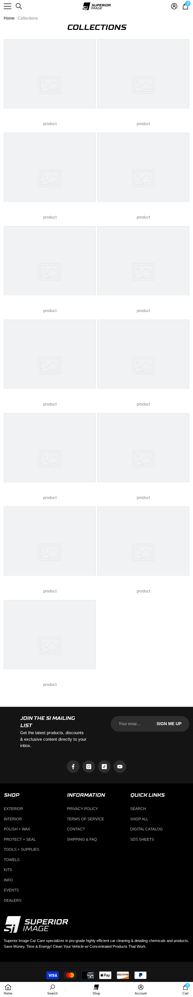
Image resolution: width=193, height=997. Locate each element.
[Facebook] (73, 766)
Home (9, 18)
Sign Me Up (169, 723)
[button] (19, 6)
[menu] (7, 6)
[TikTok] (104, 766)
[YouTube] (120, 766)
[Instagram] (88, 766)
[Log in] (174, 6)
